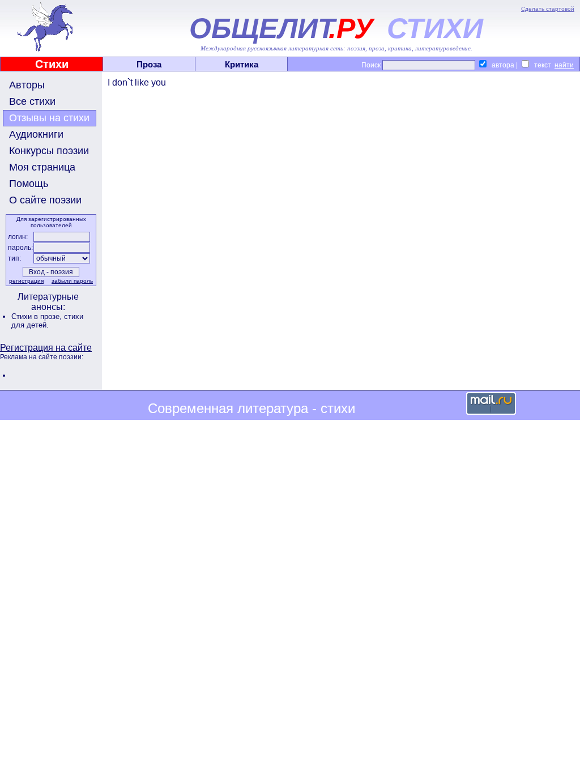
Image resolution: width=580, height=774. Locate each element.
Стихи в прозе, (37, 316)
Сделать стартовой (547, 9)
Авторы (27, 85)
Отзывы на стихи (49, 118)
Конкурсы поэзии (49, 150)
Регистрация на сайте (46, 347)
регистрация (26, 281)
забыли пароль (72, 281)
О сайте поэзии (45, 200)
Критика (241, 64)
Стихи (52, 64)
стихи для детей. (47, 320)
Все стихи (32, 101)
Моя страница (42, 167)
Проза (149, 64)
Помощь (28, 183)
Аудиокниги (36, 134)
